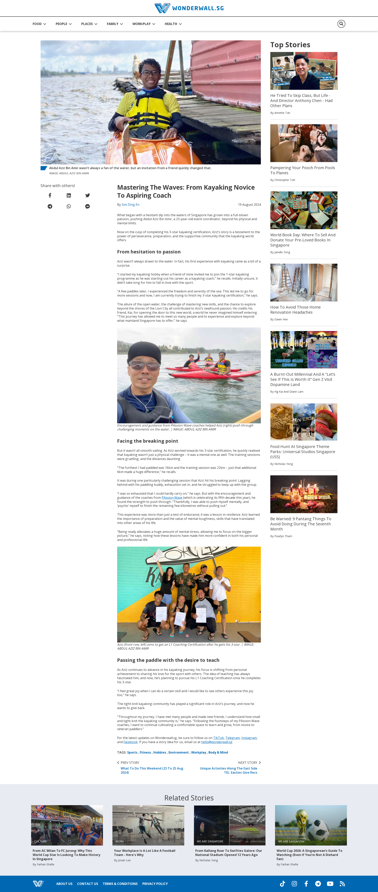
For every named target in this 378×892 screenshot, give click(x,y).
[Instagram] (294, 884)
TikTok (218, 738)
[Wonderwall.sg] (189, 8)
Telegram (232, 738)
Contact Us (87, 884)
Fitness (145, 752)
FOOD (37, 24)
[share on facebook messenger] (88, 206)
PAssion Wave (172, 497)
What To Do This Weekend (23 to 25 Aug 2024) (152, 767)
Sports (132, 752)
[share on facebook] (50, 195)
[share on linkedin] (69, 195)
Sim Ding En (130, 204)
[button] (39, 24)
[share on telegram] (50, 206)
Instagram (249, 738)
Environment (179, 752)
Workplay (198, 752)
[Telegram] (318, 884)
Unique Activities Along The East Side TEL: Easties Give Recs (228, 767)
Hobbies (159, 752)
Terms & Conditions (120, 884)
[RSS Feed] (342, 884)
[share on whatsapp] (69, 206)
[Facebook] (306, 884)
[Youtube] (330, 884)
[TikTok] (282, 884)
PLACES (87, 24)
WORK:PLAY (141, 24)
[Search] (341, 23)
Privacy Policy (155, 884)
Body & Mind (218, 752)
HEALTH (171, 24)
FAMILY (112, 24)
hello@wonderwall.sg (216, 742)
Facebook (130, 742)
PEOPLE (61, 24)
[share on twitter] (88, 195)
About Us (64, 884)
